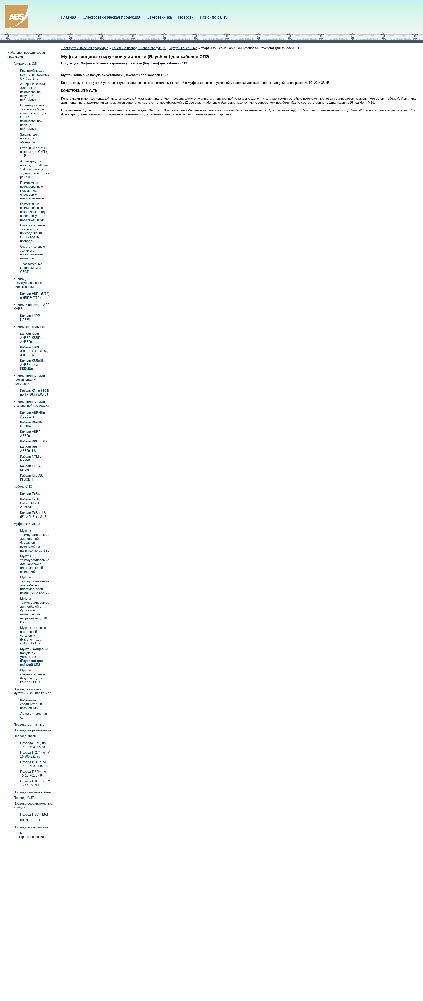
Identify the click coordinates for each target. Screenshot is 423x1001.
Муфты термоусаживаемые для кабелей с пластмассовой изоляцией (34, 564)
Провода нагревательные (32, 730)
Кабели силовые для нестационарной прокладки (29, 379)
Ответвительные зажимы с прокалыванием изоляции (32, 252)
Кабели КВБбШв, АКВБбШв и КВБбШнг (33, 364)
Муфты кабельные (183, 48)
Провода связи (25, 736)
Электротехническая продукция (111, 17)
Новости (186, 17)
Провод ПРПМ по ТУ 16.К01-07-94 (33, 773)
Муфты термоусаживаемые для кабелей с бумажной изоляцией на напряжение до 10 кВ (34, 610)
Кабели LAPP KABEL (30, 318)
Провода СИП (24, 798)
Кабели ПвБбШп (32, 493)
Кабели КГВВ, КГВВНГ (30, 468)
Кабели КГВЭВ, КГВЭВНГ (31, 477)
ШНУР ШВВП (30, 820)
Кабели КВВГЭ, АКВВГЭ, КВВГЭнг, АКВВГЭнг (34, 351)
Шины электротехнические (29, 835)
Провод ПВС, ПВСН (34, 814)
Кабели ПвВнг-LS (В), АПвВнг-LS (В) (33, 514)
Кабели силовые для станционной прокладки (31, 403)
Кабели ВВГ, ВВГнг (34, 441)
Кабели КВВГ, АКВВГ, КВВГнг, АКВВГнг (31, 338)
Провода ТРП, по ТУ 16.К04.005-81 (33, 745)
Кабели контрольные (29, 327)
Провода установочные (31, 827)
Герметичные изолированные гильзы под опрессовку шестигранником (32, 190)
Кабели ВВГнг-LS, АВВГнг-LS (33, 449)
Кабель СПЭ (23, 486)
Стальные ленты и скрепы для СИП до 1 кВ (34, 152)
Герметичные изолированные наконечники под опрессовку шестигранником (32, 211)
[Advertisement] (27, 915)
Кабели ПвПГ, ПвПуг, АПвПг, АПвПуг (30, 503)
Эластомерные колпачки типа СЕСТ (31, 268)
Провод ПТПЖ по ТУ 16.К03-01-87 (33, 764)
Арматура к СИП (26, 63)
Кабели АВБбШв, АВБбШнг (33, 414)
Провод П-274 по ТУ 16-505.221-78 (35, 754)
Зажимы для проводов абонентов (29, 138)
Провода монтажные (29, 724)
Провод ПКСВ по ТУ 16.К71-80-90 (35, 783)
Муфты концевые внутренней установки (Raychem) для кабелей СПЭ (33, 635)
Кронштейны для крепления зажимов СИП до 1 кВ (34, 74)
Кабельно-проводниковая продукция (139, 48)
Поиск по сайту (213, 17)
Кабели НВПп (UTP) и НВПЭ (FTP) (34, 295)
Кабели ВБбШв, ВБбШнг (32, 424)
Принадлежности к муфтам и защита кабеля (32, 691)
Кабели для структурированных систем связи (28, 282)
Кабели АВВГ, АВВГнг (30, 433)
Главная (68, 17)
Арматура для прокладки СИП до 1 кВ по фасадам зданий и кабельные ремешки (35, 169)
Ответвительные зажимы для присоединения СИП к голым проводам (32, 233)
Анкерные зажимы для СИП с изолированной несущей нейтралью (33, 92)
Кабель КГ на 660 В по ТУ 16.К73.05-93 (34, 392)
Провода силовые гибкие (32, 792)
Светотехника (159, 17)
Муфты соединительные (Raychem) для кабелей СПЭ (32, 676)
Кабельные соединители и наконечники (31, 704)
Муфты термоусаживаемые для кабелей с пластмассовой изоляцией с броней (34, 585)
